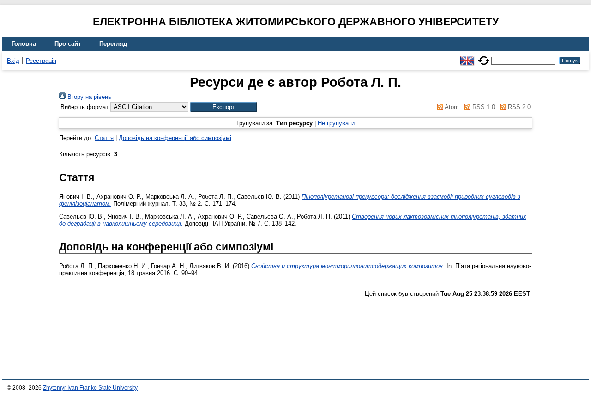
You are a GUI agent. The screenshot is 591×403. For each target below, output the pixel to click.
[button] (223, 107)
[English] (467, 56)
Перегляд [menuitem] (113, 43)
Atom (451, 107)
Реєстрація (41, 60)
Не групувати (336, 123)
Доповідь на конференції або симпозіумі (175, 137)
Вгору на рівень (88, 96)
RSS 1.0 (482, 107)
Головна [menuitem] (24, 43)
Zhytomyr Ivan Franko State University (90, 388)
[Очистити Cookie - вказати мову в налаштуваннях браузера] (483, 56)
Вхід (13, 60)
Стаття (104, 137)
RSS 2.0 (518, 107)
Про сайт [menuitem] (67, 43)
